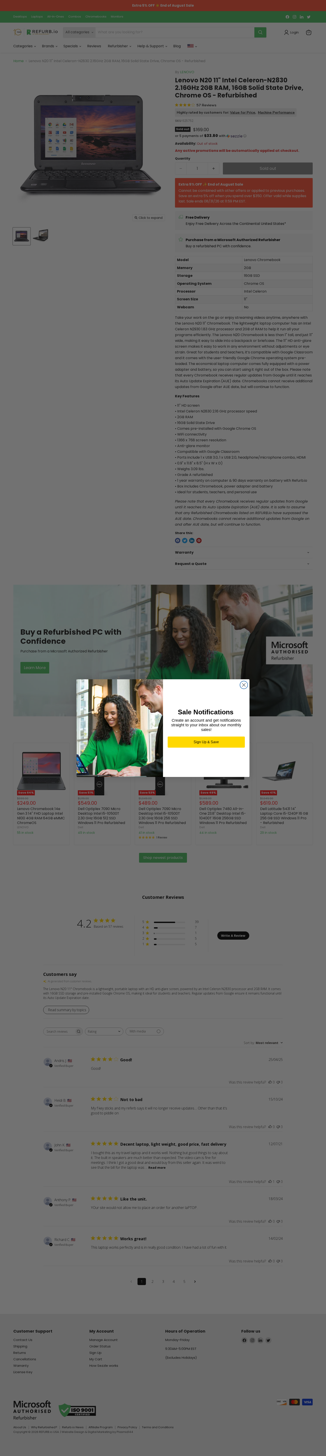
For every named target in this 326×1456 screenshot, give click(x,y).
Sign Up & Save (206, 742)
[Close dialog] (244, 685)
